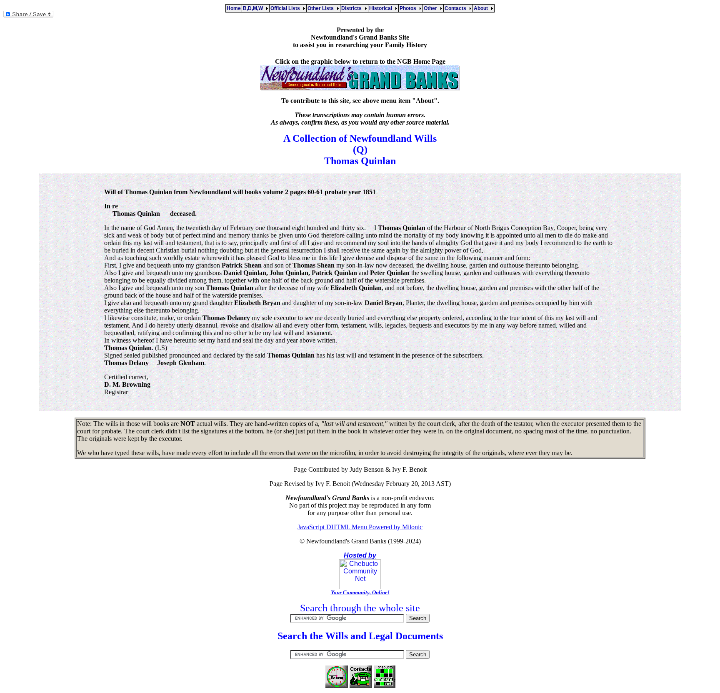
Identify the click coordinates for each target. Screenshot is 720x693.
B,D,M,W (254, 8)
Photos (409, 8)
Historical (382, 8)
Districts (352, 8)
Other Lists (322, 8)
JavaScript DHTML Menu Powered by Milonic (360, 526)
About (482, 8)
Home (234, 8)
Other (432, 8)
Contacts (457, 8)
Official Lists (286, 8)
